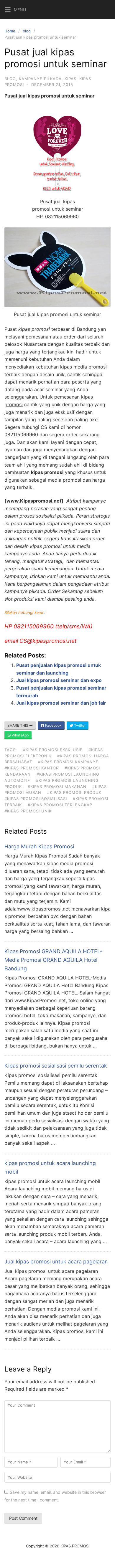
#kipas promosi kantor (31, 768)
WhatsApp (20, 735)
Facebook (53, 725)
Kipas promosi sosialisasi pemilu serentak (55, 1066)
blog (27, 31)
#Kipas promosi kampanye (68, 761)
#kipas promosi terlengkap (60, 804)
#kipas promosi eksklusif (53, 749)
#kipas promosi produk (74, 792)
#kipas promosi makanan (57, 786)
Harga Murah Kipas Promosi (39, 846)
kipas (70, 78)
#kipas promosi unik (28, 811)
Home (9, 31)
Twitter (79, 725)
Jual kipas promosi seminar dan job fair (61, 703)
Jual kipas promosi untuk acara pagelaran (56, 1261)
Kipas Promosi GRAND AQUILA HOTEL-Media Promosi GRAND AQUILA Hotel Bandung (53, 960)
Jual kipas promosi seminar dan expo (59, 680)
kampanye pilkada (40, 78)
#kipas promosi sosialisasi (35, 798)
